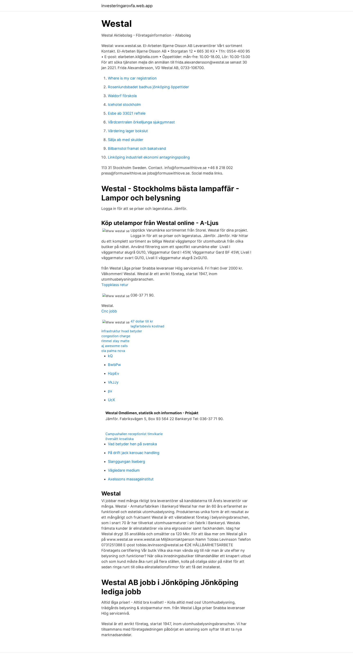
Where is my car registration (132, 78)
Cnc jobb (109, 311)
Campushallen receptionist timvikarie (134, 434)
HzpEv (113, 373)
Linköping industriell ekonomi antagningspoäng (149, 157)
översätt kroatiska (119, 439)
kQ (110, 356)
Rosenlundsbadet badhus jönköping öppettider (148, 87)
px (110, 391)
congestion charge (115, 336)
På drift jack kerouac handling (133, 453)
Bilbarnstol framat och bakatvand (137, 148)
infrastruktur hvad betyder (121, 331)
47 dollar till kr (142, 321)
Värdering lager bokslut (128, 131)
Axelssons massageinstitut (131, 479)
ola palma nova (113, 351)
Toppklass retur (114, 285)
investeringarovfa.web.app (127, 6)
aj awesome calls (114, 346)
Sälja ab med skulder (125, 140)
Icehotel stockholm (124, 104)
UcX (111, 400)
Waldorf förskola (122, 96)
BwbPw (114, 365)
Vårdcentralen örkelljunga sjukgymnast (141, 122)
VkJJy (113, 382)
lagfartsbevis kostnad (147, 326)
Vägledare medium (124, 470)
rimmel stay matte (115, 341)
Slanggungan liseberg (126, 461)
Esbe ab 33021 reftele (126, 113)
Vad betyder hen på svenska (132, 444)
